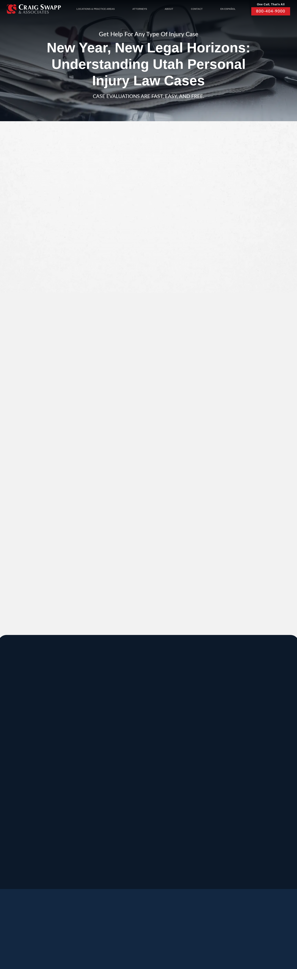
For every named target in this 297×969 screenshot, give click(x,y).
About (169, 9)
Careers (84, 932)
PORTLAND (33, 779)
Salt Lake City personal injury (73, 184)
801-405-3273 (184, 737)
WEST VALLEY (113, 847)
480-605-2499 (235, 802)
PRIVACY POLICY (100, 948)
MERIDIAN (83, 710)
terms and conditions (227, 261)
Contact (197, 9)
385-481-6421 (30, 836)
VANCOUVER (162, 847)
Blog (65, 932)
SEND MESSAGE (228, 280)
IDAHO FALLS (137, 813)
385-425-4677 (81, 836)
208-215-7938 (133, 806)
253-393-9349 (184, 840)
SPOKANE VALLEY (142, 710)
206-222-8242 (133, 771)
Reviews (46, 932)
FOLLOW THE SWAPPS (246, 933)
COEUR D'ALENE (140, 779)
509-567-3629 (81, 806)
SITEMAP (139, 948)
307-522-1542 (184, 771)
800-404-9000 (270, 11)
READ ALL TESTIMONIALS (230, 417)
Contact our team (101, 554)
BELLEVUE (237, 813)
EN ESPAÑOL (228, 9)
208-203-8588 (81, 733)
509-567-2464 (81, 771)
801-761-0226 (107, 871)
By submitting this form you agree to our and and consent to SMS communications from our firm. (231, 263)
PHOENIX (236, 779)
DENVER (183, 779)
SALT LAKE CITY (191, 710)
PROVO (234, 710)
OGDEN (29, 813)
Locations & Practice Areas (95, 9)
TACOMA (184, 813)
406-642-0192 (235, 771)
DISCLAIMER (122, 948)
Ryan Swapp (64, 574)
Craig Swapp (112, 574)
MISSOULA (237, 744)
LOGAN (80, 813)
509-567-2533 (133, 733)
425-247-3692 (235, 840)
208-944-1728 (133, 836)
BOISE (28, 744)
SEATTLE (133, 744)
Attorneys (139, 9)
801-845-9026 (30, 737)
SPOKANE (83, 744)
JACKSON (185, 744)
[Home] (34, 8)
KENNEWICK (85, 779)
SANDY (29, 710)
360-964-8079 (158, 875)
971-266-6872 (30, 806)
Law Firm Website (232, 948)
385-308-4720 (235, 737)
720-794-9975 (184, 806)
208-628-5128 (30, 771)
